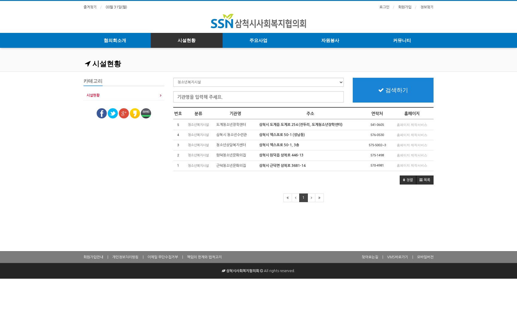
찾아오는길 (370, 257)
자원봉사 (330, 40)
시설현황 (187, 40)
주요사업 (258, 40)
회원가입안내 (93, 257)
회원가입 (404, 7)
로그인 (384, 7)
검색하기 (396, 90)
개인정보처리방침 (125, 257)
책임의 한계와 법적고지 (204, 257)
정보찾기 (427, 7)
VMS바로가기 (397, 257)
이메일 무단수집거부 (163, 257)
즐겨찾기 (90, 7)
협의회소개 (115, 40)
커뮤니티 (402, 40)
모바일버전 (425, 257)
